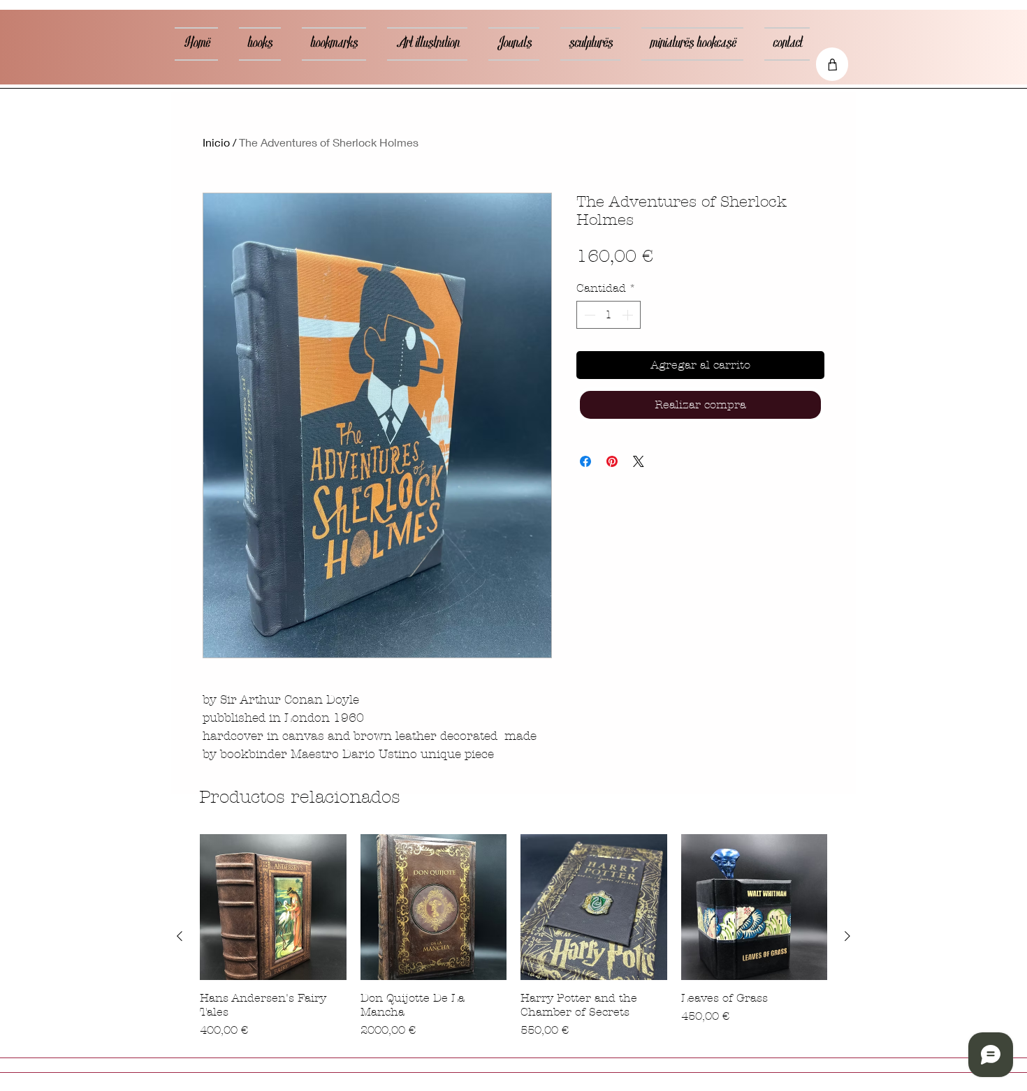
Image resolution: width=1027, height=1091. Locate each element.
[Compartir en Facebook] (585, 461)
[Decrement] (588, 315)
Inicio (216, 142)
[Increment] (629, 315)
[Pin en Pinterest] (612, 461)
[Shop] (832, 64)
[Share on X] (638, 461)
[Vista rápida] (273, 907)
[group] (513, 936)
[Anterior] (179, 936)
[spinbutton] (608, 315)
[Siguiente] (847, 936)
